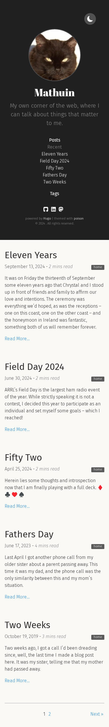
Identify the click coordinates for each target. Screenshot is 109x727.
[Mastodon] (61, 210)
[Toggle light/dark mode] (90, 19)
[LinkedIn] (53, 210)
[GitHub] (46, 210)
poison (79, 218)
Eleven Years (55, 154)
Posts (54, 140)
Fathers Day (55, 175)
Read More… (17, 338)
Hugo (47, 218)
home (98, 267)
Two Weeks (54, 182)
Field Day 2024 (54, 161)
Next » (96, 714)
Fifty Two (54, 168)
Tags (54, 193)
